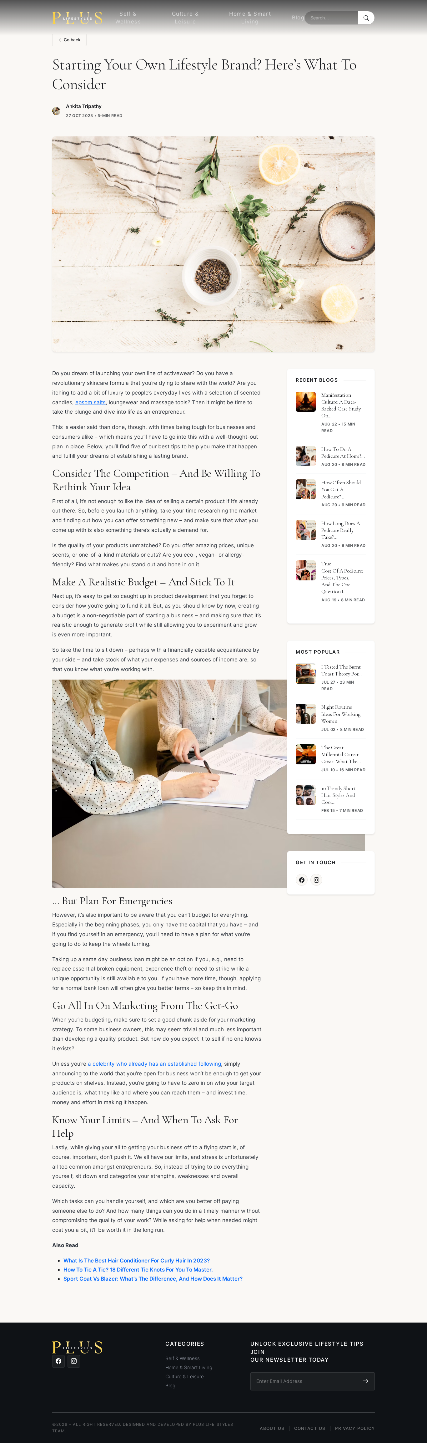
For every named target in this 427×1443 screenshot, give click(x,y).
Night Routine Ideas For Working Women (340, 714)
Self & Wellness (128, 18)
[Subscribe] (365, 1381)
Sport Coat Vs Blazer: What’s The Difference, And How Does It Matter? (153, 1278)
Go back (72, 39)
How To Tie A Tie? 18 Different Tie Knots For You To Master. (138, 1269)
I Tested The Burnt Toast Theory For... (341, 670)
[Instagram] (316, 880)
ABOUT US (272, 1428)
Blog (298, 17)
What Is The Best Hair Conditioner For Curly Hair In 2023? (136, 1260)
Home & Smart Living (250, 18)
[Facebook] (302, 880)
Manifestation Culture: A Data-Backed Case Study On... (341, 405)
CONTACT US (309, 1428)
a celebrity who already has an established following (154, 1063)
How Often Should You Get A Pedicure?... (341, 489)
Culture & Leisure (185, 18)
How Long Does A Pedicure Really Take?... (340, 530)
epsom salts (90, 402)
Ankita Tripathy (84, 106)
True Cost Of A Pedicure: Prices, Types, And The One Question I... (342, 577)
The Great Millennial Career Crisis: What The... (341, 754)
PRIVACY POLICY (355, 1428)
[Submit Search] (366, 17)
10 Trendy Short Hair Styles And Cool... (338, 795)
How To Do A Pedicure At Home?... (343, 452)
